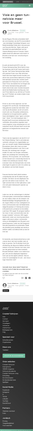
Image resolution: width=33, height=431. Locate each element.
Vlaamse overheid (9, 411)
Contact (5, 319)
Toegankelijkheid (8, 423)
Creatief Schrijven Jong (10, 373)
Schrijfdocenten (8, 340)
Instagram (6, 392)
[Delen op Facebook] (29, 278)
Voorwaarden (7, 425)
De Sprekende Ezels (9, 380)
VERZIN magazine (8, 369)
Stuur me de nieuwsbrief (13, 355)
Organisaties (7, 342)
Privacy (5, 421)
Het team (6, 321)
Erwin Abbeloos (13, 30)
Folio (4, 413)
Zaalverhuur (7, 328)
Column (5, 290)
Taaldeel (5, 350)
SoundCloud (7, 403)
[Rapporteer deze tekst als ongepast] (22, 278)
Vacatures (6, 325)
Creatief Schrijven (9, 364)
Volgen (22, 30)
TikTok (5, 396)
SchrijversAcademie (9, 371)
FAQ (4, 332)
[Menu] (29, 6)
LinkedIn (5, 399)
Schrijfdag (6, 375)
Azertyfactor (7, 1)
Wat (4, 317)
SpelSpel (5, 382)
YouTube (5, 401)
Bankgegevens (7, 330)
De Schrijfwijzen (8, 378)
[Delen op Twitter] (26, 278)
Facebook (6, 390)
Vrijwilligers (6, 323)
